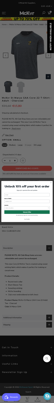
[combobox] (27, 208)
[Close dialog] (51, 183)
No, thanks (27, 219)
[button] (47, 358)
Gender (6, 205)
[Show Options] (48, 208)
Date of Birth (7, 198)
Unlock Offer (27, 212)
